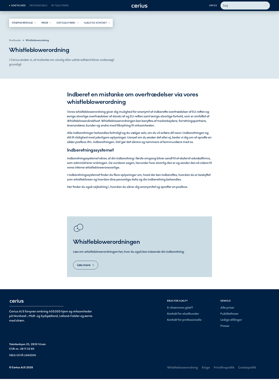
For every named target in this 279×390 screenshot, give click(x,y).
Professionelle (38, 5)
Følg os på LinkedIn (22, 355)
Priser (44, 22)
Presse (224, 326)
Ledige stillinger (231, 320)
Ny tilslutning (60, 5)
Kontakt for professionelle (184, 320)
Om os (213, 5)
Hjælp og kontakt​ (95, 22)
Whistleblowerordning (182, 367)
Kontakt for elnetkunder (183, 313)
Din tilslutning (66, 22)
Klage (206, 367)
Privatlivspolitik (224, 367)
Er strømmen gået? (180, 307)
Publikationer (229, 313)
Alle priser (227, 307)
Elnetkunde (18, 5)
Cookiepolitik (247, 367)
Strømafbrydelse (22, 22)
